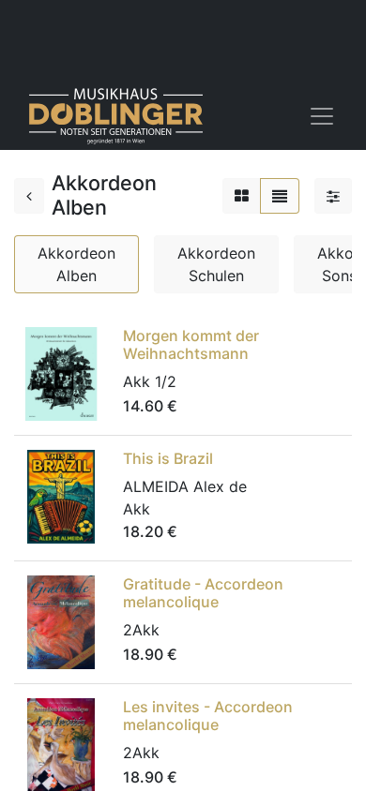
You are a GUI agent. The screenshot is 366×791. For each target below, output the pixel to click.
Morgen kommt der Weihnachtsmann (191, 344)
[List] (279, 196)
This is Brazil (168, 458)
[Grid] (241, 196)
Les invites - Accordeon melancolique (208, 715)
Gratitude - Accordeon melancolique (203, 593)
